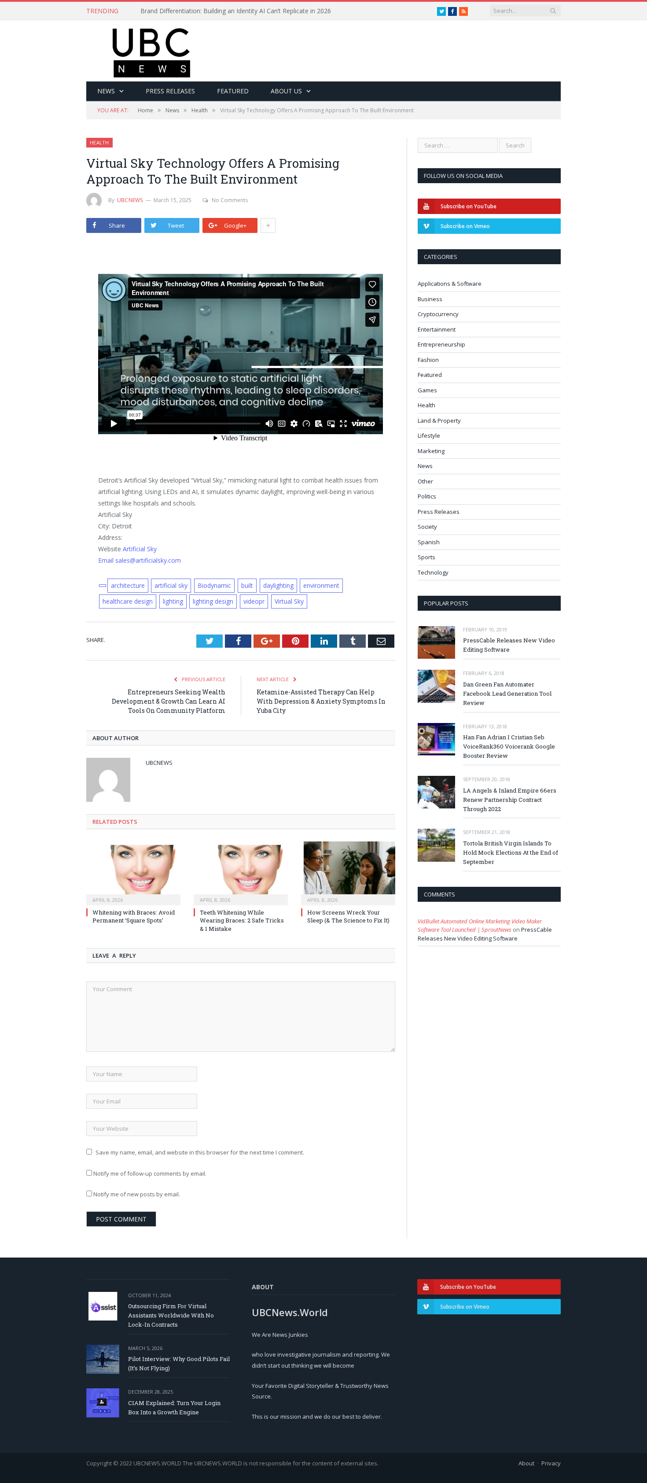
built (247, 585)
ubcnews (130, 200)
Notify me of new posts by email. (136, 1194)
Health (99, 142)
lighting (173, 601)
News (106, 91)
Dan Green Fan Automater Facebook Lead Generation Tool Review (507, 693)
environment (321, 585)
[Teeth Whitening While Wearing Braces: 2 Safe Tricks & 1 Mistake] (241, 872)
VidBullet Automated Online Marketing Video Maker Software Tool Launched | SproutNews (480, 925)
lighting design (213, 601)
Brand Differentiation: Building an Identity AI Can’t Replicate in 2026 (235, 11)
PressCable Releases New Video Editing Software (509, 644)
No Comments (230, 200)
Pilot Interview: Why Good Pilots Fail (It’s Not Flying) (179, 1363)
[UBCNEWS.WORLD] (152, 50)
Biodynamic (214, 585)
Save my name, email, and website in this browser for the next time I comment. (200, 1152)
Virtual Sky (289, 601)
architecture (128, 585)
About (526, 1463)
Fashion (428, 360)
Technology (433, 572)
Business (430, 299)
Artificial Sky (140, 549)
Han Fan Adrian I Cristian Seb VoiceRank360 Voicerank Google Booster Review (509, 746)
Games (427, 390)
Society (427, 527)
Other (425, 481)
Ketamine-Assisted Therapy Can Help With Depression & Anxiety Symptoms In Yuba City (321, 701)
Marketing (431, 451)
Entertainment (437, 329)
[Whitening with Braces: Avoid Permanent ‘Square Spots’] (133, 872)
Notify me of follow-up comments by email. (149, 1173)
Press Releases (170, 91)
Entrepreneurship (441, 344)
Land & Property (439, 420)
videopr (254, 601)
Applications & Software (450, 284)
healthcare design (128, 601)
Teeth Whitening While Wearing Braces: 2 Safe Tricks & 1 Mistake (242, 920)
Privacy (551, 1463)
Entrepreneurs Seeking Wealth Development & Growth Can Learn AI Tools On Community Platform (168, 701)
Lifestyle (429, 435)
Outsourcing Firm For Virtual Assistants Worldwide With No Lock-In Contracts (171, 1315)
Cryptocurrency (438, 314)
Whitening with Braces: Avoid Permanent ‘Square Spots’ (133, 916)
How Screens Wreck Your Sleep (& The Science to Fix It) (348, 916)
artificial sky (170, 585)
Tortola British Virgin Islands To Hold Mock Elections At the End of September (510, 852)
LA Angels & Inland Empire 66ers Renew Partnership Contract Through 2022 (509, 799)
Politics (427, 496)
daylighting (278, 585)
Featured (233, 91)
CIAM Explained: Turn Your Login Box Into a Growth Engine (174, 1407)
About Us (286, 91)
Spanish (429, 542)
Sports (426, 557)
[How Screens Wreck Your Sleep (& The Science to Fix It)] (348, 872)
